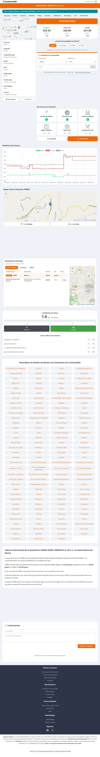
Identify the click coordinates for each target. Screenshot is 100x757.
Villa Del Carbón (38, 529)
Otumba (84, 452)
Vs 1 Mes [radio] (72, 45)
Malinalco (38, 438)
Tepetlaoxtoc (84, 499)
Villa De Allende (16, 529)
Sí (44, 133)
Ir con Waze (75, 224)
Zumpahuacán (38, 539)
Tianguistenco (15, 514)
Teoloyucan (38, 499)
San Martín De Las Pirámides (38, 474)
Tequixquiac (84, 504)
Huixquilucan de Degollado (38, 418)
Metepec (84, 438)
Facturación (11, 99)
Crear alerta (84, 139)
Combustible (42, 58)
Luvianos (16, 438)
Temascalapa (61, 489)
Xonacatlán (38, 534)
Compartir (52, 139)
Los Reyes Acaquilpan (61, 433)
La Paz (16, 433)
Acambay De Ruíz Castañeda (15, 368)
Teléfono (28, 99)
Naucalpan (84, 442)
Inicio (5, 11)
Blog (50, 711)
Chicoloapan (61, 393)
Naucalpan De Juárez (16, 447)
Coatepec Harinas (15, 403)
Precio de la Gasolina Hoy (50, 705)
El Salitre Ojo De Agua (16, 413)
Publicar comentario (86, 646)
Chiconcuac (16, 398)
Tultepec (16, 524)
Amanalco (38, 373)
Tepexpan (38, 504)
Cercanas (47, 15)
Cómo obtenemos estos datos (82, 72)
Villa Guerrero (61, 529)
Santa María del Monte (28, 11)
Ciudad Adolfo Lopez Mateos (61, 398)
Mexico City (38, 442)
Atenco (38, 378)
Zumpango (61, 539)
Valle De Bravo (61, 524)
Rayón (84, 457)
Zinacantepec (15, 539)
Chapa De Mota (16, 393)
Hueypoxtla (84, 413)
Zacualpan (84, 534)
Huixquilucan (15, 418)
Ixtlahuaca (15, 423)
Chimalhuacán (38, 398)
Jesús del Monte (61, 423)
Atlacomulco (16, 383)
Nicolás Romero (84, 447)
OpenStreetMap (85, 220)
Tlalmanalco (61, 514)
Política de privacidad (50, 675)
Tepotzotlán (61, 504)
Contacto (50, 680)
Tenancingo (61, 494)
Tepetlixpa (15, 504)
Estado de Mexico (14, 11)
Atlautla (38, 383)
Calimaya (16, 388)
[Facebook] (48, 730)
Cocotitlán (38, 403)
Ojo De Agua (61, 452)
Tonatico (84, 519)
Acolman (38, 368)
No (49, 133)
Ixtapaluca (61, 418)
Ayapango (84, 383)
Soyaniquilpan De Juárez (39, 484)
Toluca (38, 519)
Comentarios (84, 15)
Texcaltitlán (16, 509)
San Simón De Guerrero (38, 479)
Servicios (23, 15)
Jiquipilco (39, 428)
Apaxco (15, 378)
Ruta (64, 280)
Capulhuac (38, 388)
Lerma (39, 433)
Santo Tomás (16, 484)
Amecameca (84, 373)
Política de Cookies (50, 678)
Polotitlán (61, 457)
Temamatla (38, 489)
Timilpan (39, 514)
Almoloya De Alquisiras (84, 368)
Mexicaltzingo (15, 442)
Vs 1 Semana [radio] (62, 45)
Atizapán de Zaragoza (84, 378)
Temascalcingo (84, 489)
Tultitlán (38, 524)
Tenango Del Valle (16, 499)
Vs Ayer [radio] (52, 45)
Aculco (61, 368)
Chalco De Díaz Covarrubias (84, 388)
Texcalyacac (38, 509)
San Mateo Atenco (61, 474)
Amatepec (61, 373)
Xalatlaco (16, 534)
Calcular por (71, 58)
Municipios (67, 15)
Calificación (57, 15)
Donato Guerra (38, 408)
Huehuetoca (61, 413)
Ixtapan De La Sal (84, 418)
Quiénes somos (50, 722)
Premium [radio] (23, 267)
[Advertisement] (67, 90)
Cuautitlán (84, 403)
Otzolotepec (16, 457)
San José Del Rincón (15, 468)
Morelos (61, 442)
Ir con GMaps (28, 224)
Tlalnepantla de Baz (15, 519)
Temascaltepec (16, 494)
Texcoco (61, 509)
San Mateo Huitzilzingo (84, 474)
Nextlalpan (38, 447)
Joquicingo (84, 428)
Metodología (50, 719)
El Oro (84, 408)
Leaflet (77, 220)
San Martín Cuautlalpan (16, 474)
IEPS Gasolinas (50, 691)
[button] (50, 204)
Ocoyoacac (15, 452)
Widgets (50, 697)
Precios (15, 15)
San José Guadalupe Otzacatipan (38, 468)
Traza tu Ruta (50, 694)
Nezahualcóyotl (61, 447)
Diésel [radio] (32, 267)
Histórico (32, 15)
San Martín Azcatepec (84, 468)
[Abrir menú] (96, 1)
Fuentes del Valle (38, 413)
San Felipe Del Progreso (38, 462)
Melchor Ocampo (61, 438)
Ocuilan (38, 452)
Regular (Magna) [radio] (11, 267)
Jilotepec (84, 423)
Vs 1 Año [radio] (81, 45)
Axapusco (61, 383)
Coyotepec (61, 403)
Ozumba (38, 457)
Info (75, 15)
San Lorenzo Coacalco (61, 468)
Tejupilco (16, 489)
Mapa (39, 15)
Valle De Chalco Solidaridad (84, 524)
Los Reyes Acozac (84, 433)
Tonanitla (61, 519)
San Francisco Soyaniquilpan (61, 462)
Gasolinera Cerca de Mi (50, 689)
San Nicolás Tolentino (16, 479)
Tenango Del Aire (84, 494)
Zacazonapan (61, 534)
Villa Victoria (84, 529)
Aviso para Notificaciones (50, 672)
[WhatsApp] (52, 730)
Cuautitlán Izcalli (15, 408)
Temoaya (39, 494)
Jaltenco (38, 423)
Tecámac (84, 484)
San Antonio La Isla (16, 462)
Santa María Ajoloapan (61, 479)
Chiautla (38, 393)
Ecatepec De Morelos (61, 408)
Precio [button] (48, 272)
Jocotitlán (61, 428)
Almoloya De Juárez (15, 373)
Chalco (61, 388)
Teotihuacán (61, 499)
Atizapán (61, 378)
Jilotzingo (16, 428)
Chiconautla (84, 393)
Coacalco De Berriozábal (84, 398)
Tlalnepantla (84, 514)
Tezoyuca (84, 509)
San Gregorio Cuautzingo (84, 462)
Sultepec (61, 484)
